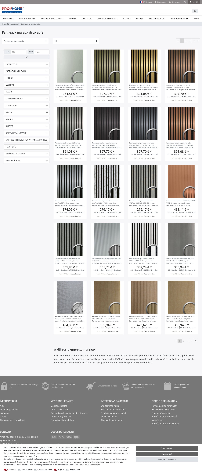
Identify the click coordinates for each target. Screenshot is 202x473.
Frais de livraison (75, 100)
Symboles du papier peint (113, 413)
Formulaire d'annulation (62, 420)
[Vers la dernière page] (198, 40)
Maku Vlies (157, 420)
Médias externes (45, 469)
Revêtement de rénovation (164, 406)
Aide (2, 406)
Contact (4, 416)
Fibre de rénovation (27, 18)
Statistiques (27, 469)
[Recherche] (195, 11)
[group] (70, 66)
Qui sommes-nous (110, 406)
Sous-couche (87, 18)
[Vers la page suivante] (194, 40)
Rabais (196, 18)
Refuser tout (167, 454)
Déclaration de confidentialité (87, 465)
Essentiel (12, 469)
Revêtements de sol (157, 18)
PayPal (61, 469)
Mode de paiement (9, 409)
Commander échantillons (12, 420)
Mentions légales (59, 406)
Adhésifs (72, 18)
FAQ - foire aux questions (113, 409)
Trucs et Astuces (109, 416)
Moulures (126, 18)
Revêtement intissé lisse (163, 409)
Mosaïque (140, 18)
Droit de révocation (60, 409)
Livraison (4, 413)
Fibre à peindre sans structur (165, 423)
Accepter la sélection (167, 459)
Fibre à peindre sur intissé (164, 416)
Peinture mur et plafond (107, 18)
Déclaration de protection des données (69, 413)
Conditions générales (61, 416)
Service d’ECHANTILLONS (179, 18)
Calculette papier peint (112, 420)
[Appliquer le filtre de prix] (26, 57)
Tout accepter (167, 448)
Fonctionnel (75, 469)
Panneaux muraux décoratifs (52, 18)
